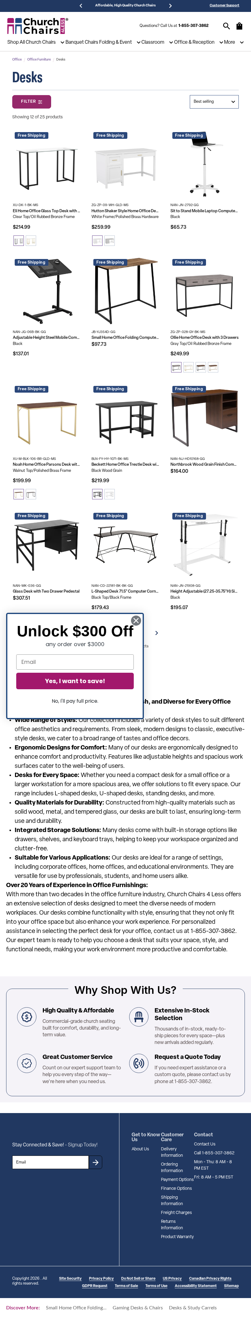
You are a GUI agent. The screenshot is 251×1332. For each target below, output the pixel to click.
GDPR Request (94, 1286)
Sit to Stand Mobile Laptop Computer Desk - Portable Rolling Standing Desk (204, 211)
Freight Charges (176, 1213)
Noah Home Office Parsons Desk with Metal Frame (47, 465)
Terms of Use (156, 1286)
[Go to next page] (156, 633)
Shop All (16, 42)
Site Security (70, 1279)
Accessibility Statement (196, 1286)
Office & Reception (194, 42)
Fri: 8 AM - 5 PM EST (213, 1177)
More (229, 42)
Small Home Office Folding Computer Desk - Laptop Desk (126, 338)
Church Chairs (41, 42)
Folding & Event (115, 42)
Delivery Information (172, 1152)
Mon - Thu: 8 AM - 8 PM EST (213, 1165)
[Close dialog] (136, 620)
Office (17, 59)
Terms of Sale (126, 1286)
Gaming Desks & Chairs (138, 1307)
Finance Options (176, 1188)
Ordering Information (172, 1167)
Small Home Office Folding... (76, 1307)
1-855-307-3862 (193, 26)
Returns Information (172, 1224)
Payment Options (177, 1180)
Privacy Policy (101, 1279)
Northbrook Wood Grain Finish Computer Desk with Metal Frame (204, 465)
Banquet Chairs (82, 42)
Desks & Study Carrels (193, 1307)
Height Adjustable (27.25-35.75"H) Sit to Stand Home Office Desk (204, 592)
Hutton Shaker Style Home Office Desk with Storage (126, 211)
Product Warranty (177, 1237)
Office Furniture (39, 59)
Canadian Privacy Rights (210, 1279)
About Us (140, 1149)
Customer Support (224, 5)
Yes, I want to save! (75, 681)
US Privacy (172, 1279)
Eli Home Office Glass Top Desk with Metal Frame (47, 211)
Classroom (152, 42)
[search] (226, 26)
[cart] (239, 29)
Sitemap (231, 1286)
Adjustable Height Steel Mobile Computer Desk (47, 338)
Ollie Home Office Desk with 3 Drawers (204, 338)
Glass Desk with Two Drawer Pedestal (46, 592)
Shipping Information (172, 1200)
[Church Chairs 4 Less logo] (38, 26)
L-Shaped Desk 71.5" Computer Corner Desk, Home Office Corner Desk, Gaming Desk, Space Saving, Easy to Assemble (126, 592)
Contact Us (204, 1144)
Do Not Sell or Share (138, 1279)
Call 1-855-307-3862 (214, 1153)
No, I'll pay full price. (75, 701)
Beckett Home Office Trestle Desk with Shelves (126, 465)
